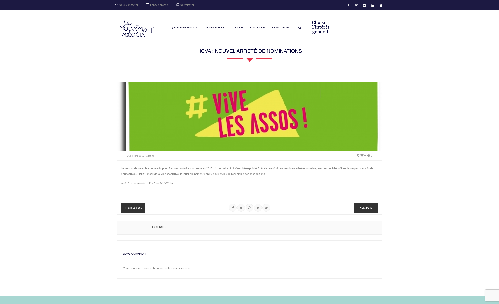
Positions (257, 27)
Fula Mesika (159, 226)
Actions (237, 27)
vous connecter (147, 267)
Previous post (133, 207)
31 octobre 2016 (135, 155)
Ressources (280, 27)
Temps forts (214, 27)
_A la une (149, 155)
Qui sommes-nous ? (185, 27)
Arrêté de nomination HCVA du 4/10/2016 (147, 183)
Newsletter (187, 4)
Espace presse (159, 4)
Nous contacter (128, 4)
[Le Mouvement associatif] (137, 27)
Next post (366, 207)
